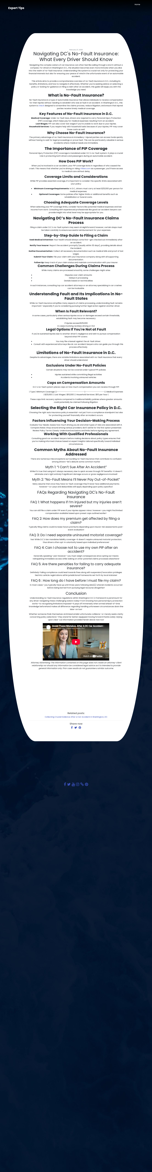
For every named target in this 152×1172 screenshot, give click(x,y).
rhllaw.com (85, 168)
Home (137, 4)
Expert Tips (16, 8)
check (41, 105)
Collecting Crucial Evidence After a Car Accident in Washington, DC (76, 717)
